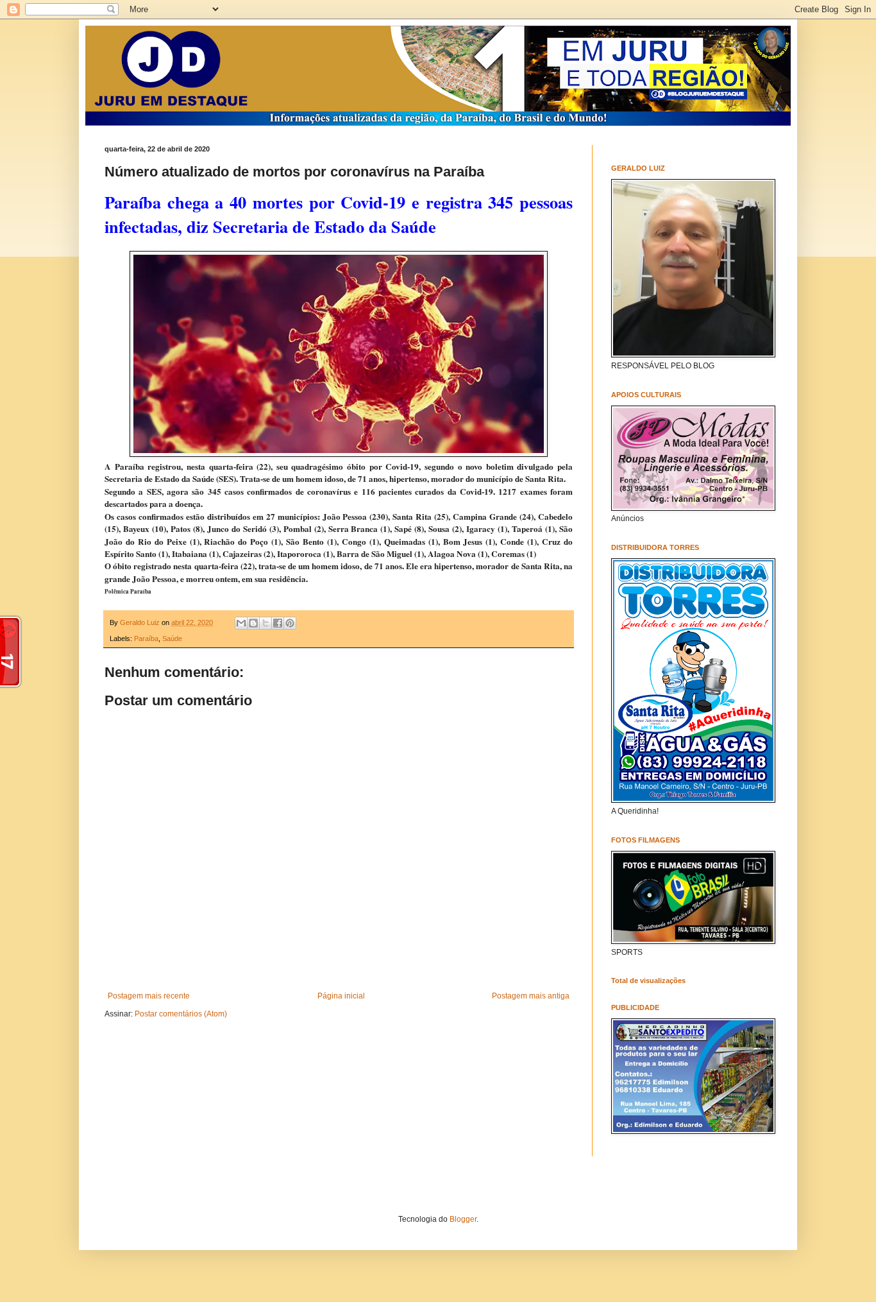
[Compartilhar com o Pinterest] (289, 623)
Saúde (172, 638)
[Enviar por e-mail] (241, 623)
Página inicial (341, 995)
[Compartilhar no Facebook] (277, 623)
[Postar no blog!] (253, 623)
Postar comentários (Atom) (181, 1013)
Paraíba (146, 638)
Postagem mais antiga (530, 995)
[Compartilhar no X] (265, 623)
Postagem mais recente (149, 995)
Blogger (463, 1219)
